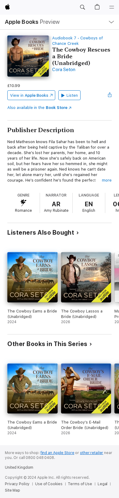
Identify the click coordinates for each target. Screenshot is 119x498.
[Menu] (111, 7)
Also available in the (37, 107)
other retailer (91, 453)
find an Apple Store (57, 453)
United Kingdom (19, 467)
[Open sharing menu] (109, 95)
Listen (72, 95)
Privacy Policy (17, 484)
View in (29, 95)
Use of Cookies (48, 484)
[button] (82, 7)
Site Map (12, 490)
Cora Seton (63, 69)
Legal (102, 484)
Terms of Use (80, 484)
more (107, 180)
